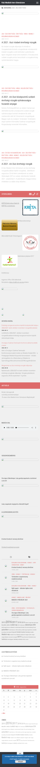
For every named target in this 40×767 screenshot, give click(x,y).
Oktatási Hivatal (7, 321)
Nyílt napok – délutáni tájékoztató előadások (17, 666)
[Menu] (37, 2)
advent (27, 622)
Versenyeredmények (18, 610)
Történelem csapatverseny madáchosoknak (17, 661)
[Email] (30, 194)
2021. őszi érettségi (8, 34)
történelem (25, 574)
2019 (23, 622)
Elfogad (20, 762)
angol (30, 622)
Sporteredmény (20, 608)
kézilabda (9, 632)
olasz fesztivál (25, 637)
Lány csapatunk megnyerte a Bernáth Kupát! (15, 504)
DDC (19, 625)
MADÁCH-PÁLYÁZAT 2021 (20, 600)
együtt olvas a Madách (9, 627)
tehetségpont (10, 639)
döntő (3, 627)
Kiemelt (31, 34)
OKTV (19, 637)
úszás (26, 639)
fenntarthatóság (29, 627)
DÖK (34, 625)
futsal (34, 627)
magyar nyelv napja (29, 634)
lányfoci (32, 632)
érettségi (19, 34)
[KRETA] (37, 194)
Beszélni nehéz (6, 625)
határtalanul (12, 630)
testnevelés (30, 608)
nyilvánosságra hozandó (10, 36)
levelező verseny (25, 632)
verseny (32, 574)
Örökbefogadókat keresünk (10, 547)
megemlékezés (5, 637)
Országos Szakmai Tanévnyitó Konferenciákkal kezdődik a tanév (19, 344)
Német (22, 565)
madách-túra (13, 634)
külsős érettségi (27, 88)
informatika (18, 630)
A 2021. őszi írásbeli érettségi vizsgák (19, 42)
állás (24, 639)
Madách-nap (20, 597)
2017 (14, 622)
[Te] (33, 194)
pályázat (28, 597)
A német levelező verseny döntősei (12, 539)
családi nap (13, 625)
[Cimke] (29, 557)
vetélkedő (20, 639)
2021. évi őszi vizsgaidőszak (11, 153)
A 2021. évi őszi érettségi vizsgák (17, 164)
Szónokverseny (32, 637)
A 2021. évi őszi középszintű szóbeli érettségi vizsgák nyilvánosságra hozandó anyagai (18, 100)
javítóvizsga (24, 630)
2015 (3, 622)
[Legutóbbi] (11, 557)
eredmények (18, 627)
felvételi (23, 627)
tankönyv (4, 639)
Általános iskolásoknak (19, 562)
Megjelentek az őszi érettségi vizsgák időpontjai (17, 365)
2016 (9, 622)
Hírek (26, 34)
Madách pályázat (21, 634)
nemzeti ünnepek (13, 637)
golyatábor (5, 630)
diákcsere (22, 625)
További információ (23, 759)
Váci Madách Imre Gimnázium (13, 2)
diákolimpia (28, 625)
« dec (3, 713)
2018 (19, 622)
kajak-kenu (30, 630)
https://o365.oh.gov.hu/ (16, 282)
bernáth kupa (35, 622)
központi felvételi (16, 632)
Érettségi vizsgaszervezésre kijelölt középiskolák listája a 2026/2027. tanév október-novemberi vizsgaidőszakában (20, 326)
